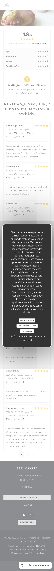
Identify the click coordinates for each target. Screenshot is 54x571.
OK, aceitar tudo (27, 320)
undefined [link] (27, 340)
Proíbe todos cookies (27, 326)
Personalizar (27, 331)
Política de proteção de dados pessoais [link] (28, 336)
